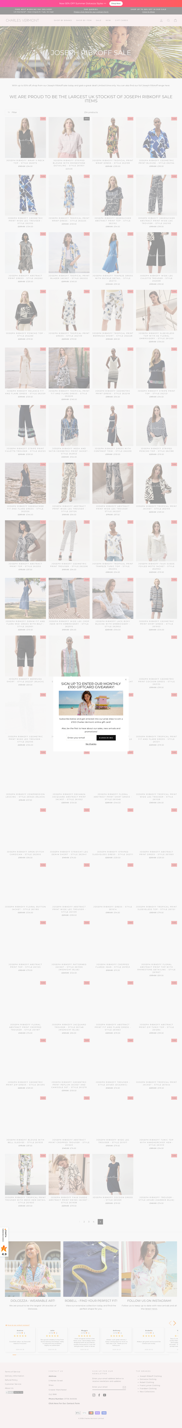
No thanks (91, 744)
